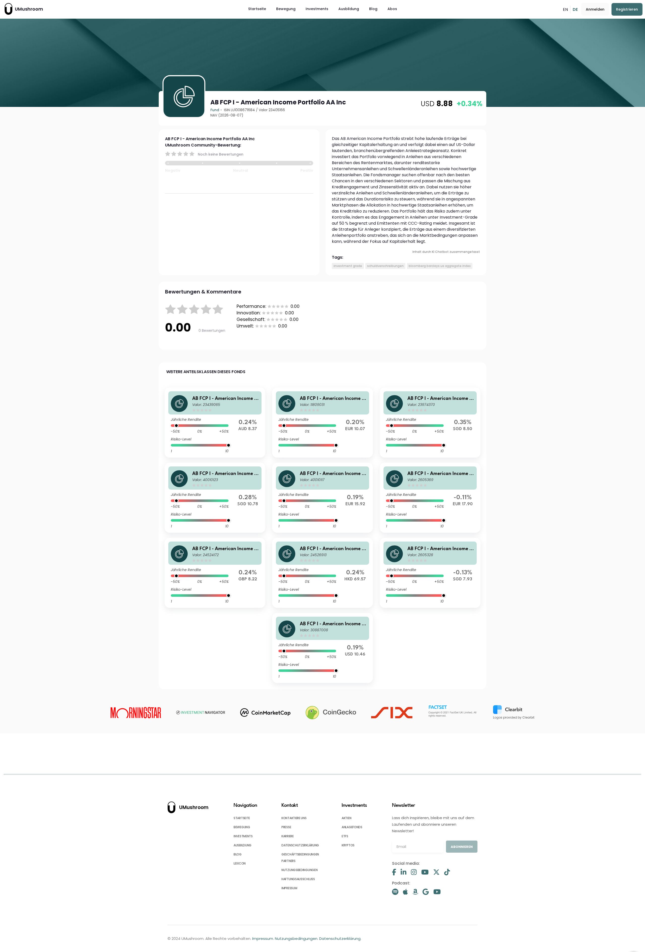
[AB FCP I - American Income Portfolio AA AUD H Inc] (215, 423)
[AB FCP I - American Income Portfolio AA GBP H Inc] (215, 573)
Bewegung (286, 8)
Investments (317, 8)
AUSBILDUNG (242, 845)
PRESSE (286, 827)
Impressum (262, 938)
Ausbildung (348, 8)
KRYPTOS (348, 845)
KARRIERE (287, 836)
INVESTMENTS (243, 836)
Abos (392, 8)
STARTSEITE (242, 818)
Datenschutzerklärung (340, 938)
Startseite (257, 8)
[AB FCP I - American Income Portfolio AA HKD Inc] (322, 573)
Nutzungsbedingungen (296, 938)
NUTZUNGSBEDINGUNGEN (299, 870)
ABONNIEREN (462, 846)
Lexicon (240, 863)
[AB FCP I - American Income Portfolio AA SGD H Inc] (430, 423)
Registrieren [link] (627, 9)
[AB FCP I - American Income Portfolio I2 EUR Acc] (430, 498)
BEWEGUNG (242, 827)
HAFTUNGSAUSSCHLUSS (298, 879)
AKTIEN (346, 818)
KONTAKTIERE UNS (294, 818)
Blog (373, 8)
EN (565, 9)
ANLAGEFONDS (352, 827)
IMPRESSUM (289, 888)
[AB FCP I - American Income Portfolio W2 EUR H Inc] (322, 498)
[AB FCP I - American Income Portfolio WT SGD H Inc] (215, 498)
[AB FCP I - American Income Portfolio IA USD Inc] (322, 648)
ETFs (345, 836)
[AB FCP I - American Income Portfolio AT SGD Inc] (430, 573)
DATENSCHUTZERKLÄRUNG (300, 845)
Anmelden (595, 9)
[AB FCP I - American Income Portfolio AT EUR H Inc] (322, 423)
